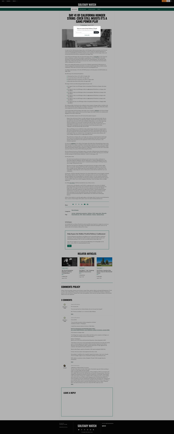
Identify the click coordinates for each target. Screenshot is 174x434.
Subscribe (96, 32)
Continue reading (87, 34)
